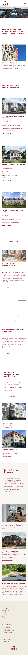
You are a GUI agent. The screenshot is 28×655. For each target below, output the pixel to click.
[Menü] (24, 2)
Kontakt (4, 614)
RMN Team (5, 608)
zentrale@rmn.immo (7, 632)
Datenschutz (6, 639)
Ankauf (4, 612)
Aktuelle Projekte (7, 606)
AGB (3, 637)
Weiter (23, 513)
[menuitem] (24, 2)
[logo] (11, 3)
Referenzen (5, 610)
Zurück (5, 513)
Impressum (5, 641)
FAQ (3, 617)
